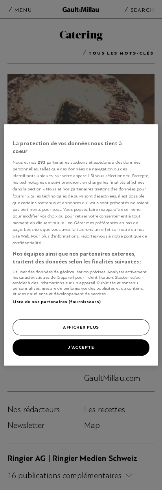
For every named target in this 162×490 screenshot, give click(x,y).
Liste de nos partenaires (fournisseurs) (56, 301)
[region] (81, 245)
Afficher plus (81, 327)
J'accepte (81, 347)
